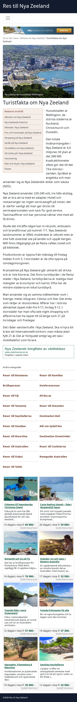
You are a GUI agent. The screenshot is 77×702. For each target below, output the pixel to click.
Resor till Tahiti (12, 466)
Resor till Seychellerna (17, 416)
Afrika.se (45, 395)
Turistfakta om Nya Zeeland (19, 148)
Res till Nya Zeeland (26, 5)
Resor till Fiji (11, 395)
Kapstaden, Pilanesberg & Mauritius (18, 666)
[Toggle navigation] (8, 18)
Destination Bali (50, 416)
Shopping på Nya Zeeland (18, 137)
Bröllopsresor (11, 385)
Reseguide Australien (53, 456)
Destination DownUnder (55, 436)
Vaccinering (10, 158)
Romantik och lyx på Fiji (17, 558)
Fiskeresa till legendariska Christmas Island (18, 506)
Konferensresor (50, 385)
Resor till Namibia (51, 375)
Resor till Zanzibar (14, 426)
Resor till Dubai (13, 456)
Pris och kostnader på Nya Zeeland (22, 132)
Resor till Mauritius (15, 436)
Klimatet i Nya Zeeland (16, 127)
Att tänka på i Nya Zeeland (18, 153)
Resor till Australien (15, 446)
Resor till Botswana (15, 375)
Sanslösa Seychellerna (52, 664)
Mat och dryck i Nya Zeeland (19, 163)
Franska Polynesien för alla (54, 610)
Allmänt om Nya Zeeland (32, 38)
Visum (7, 168)
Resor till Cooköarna (53, 446)
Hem (15, 38)
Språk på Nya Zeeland (16, 142)
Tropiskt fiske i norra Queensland (15, 612)
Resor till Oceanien (52, 405)
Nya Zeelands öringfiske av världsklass (35, 349)
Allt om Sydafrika (51, 426)
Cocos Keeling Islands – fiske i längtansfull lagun (56, 506)
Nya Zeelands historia (15, 122)
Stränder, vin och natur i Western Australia (53, 560)
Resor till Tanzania (14, 405)
